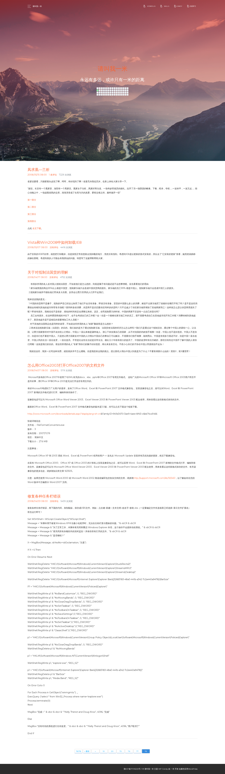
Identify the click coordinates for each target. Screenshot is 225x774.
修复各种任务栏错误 (44, 496)
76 (129, 751)
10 (104, 751)
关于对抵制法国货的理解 (48, 272)
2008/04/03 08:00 (38, 501)
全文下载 (36, 228)
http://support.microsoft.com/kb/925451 (154, 478)
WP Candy (163, 769)
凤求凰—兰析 (39, 169)
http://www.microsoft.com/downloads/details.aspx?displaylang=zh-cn (64, 413)
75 (121, 751)
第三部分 (32, 214)
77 (137, 751)
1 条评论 (53, 174)
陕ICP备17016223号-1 (133, 769)
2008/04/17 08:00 (37, 277)
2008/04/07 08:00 (38, 370)
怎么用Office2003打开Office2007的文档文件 (66, 365)
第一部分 (32, 199)
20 (112, 751)
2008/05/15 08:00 (37, 174)
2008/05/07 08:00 (38, 247)
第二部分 (32, 207)
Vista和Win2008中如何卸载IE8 (55, 242)
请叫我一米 (37, 6)
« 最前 (86, 751)
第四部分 (32, 221)
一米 (172, 769)
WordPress (192, 769)
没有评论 (54, 247)
